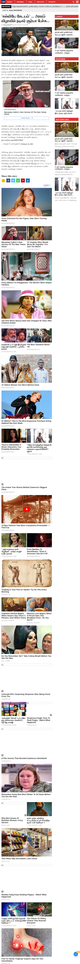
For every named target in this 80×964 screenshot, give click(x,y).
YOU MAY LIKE (62, 119)
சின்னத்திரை (20, 2)
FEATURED (60, 59)
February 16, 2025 (27, 144)
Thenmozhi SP (7, 25)
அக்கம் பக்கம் (40, 2)
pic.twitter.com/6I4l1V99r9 (12, 140)
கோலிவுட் (9, 2)
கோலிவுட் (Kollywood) (15, 10)
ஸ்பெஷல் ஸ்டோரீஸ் (53, 2)
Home (4, 10)
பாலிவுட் (30, 2)
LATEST (59, 17)
